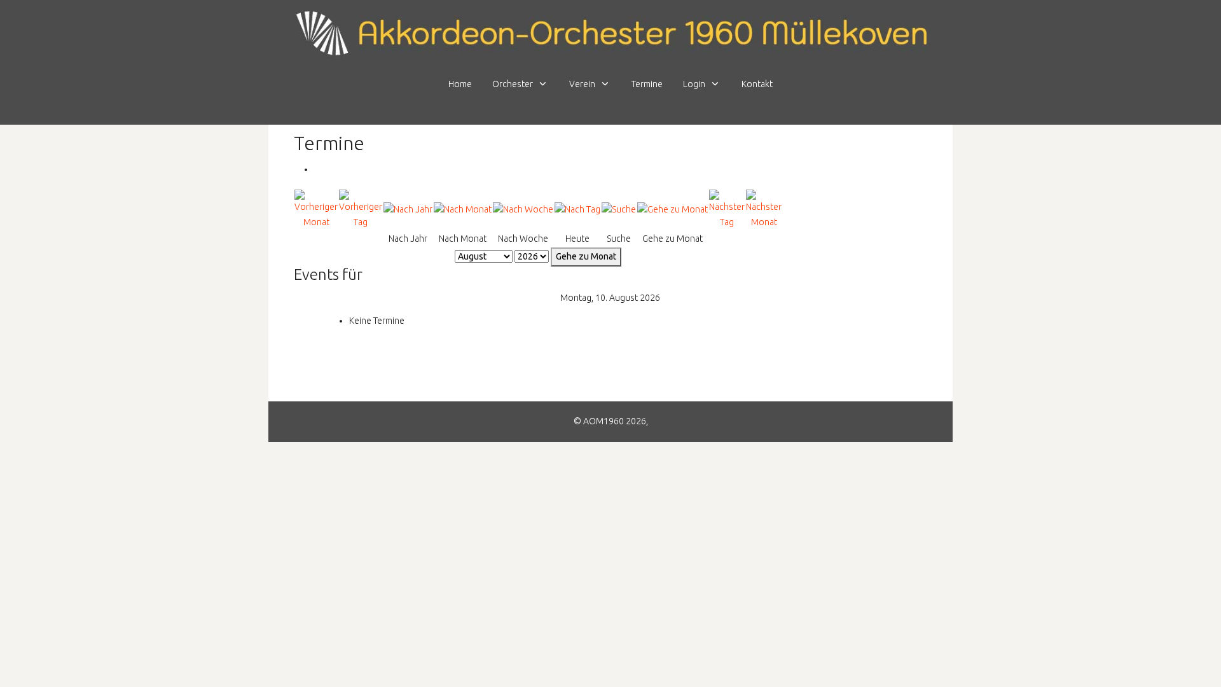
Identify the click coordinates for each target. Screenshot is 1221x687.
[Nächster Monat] (764, 209)
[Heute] (577, 209)
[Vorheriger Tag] (360, 209)
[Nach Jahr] (407, 209)
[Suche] (619, 209)
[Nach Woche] (523, 209)
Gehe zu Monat (586, 256)
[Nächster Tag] (727, 209)
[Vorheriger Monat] (316, 209)
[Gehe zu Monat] (672, 209)
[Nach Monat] (463, 209)
